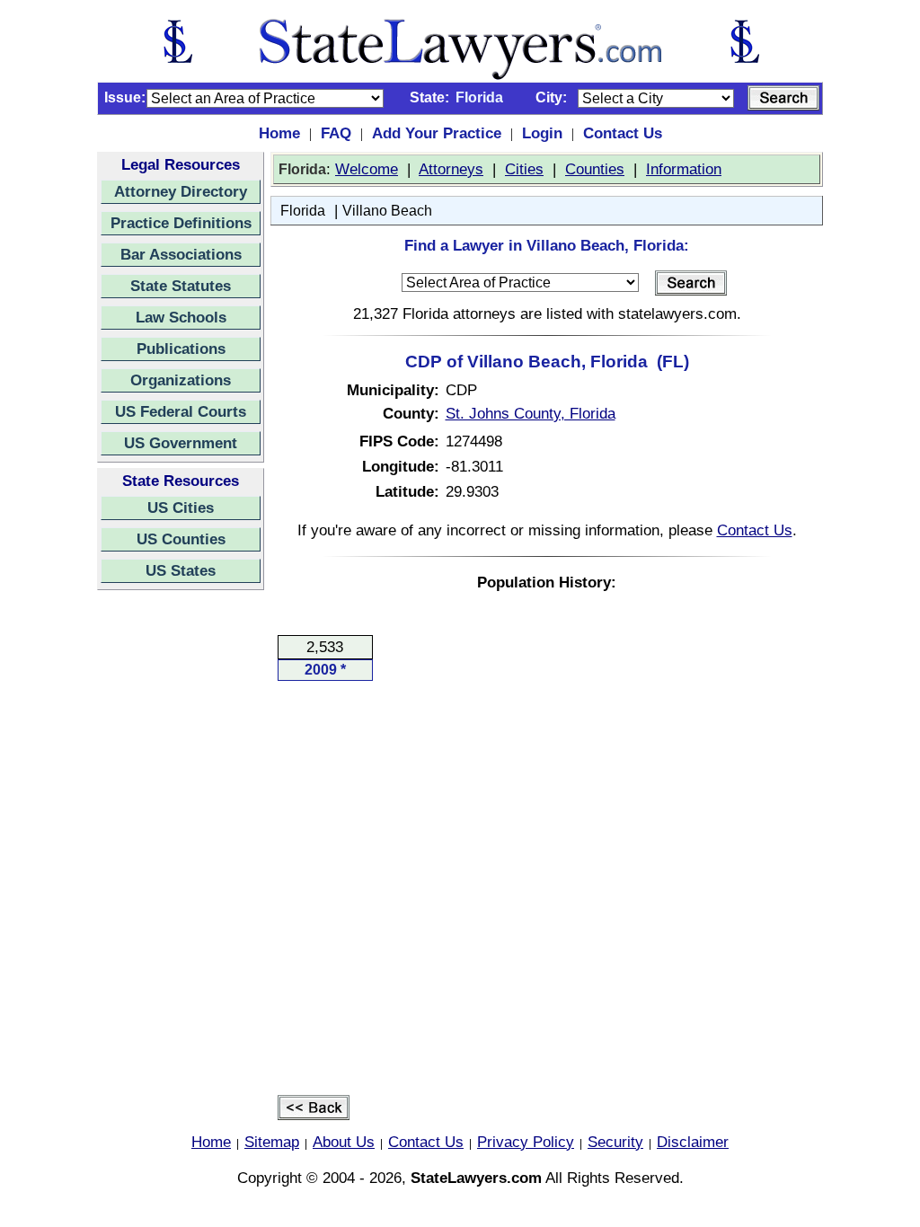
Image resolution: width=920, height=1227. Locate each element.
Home (279, 133)
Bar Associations (181, 254)
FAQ (336, 133)
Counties (594, 169)
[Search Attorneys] (783, 97)
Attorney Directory (180, 191)
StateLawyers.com (476, 1178)
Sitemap (271, 1142)
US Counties (181, 539)
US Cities (180, 507)
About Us (344, 1142)
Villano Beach (387, 210)
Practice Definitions (181, 223)
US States (181, 570)
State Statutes (180, 286)
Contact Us (622, 133)
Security (615, 1142)
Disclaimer (693, 1142)
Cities (524, 169)
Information (683, 169)
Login (542, 133)
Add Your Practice (436, 133)
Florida (302, 210)
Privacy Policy (525, 1142)
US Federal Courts (180, 411)
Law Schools (181, 317)
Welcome (366, 169)
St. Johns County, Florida (530, 413)
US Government (180, 443)
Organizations (180, 380)
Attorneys (451, 169)
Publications (181, 349)
